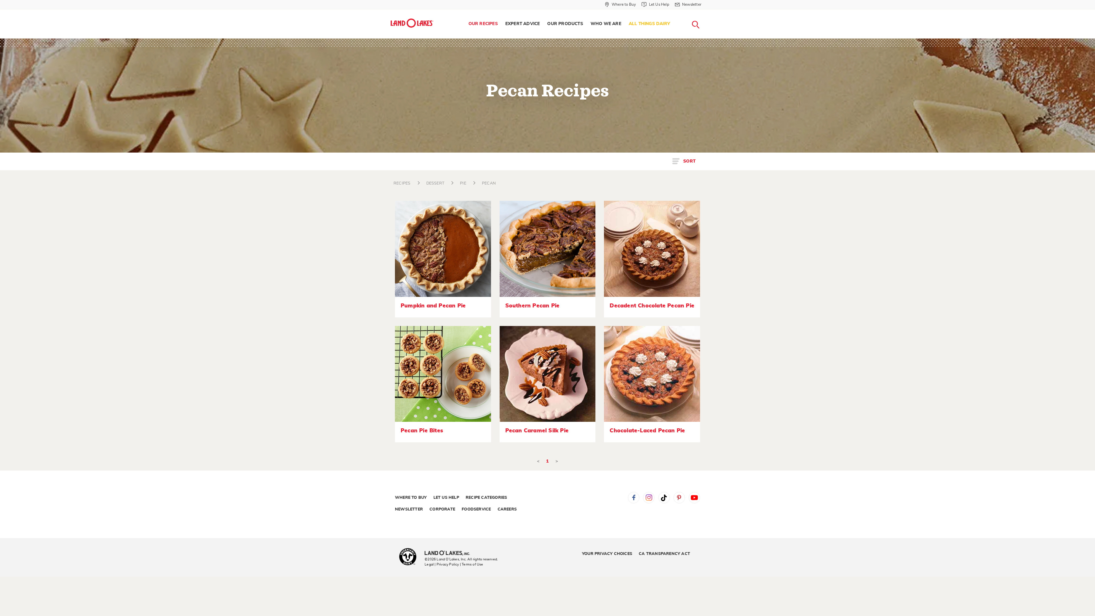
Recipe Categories (486, 498)
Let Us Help (446, 498)
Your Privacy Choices (607, 554)
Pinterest (679, 497)
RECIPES (402, 183)
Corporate (442, 509)
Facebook (633, 497)
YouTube (694, 497)
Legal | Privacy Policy (442, 564)
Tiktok (664, 497)
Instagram (648, 497)
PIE (463, 183)
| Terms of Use (471, 564)
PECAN (489, 183)
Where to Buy (411, 498)
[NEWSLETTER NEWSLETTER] (705, 12)
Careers (507, 509)
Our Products (565, 24)
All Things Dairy (649, 24)
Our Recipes (483, 24)
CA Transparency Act (664, 554)
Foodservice (476, 509)
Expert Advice (522, 24)
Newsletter (409, 509)
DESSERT (435, 183)
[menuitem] (483, 23)
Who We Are (606, 24)
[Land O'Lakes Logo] (412, 23)
